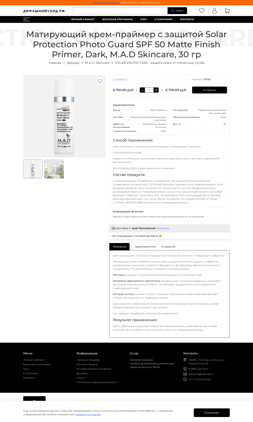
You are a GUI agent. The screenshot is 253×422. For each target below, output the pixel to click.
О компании (163, 19)
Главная (55, 63)
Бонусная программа (117, 19)
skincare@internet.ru (201, 374)
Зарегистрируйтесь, (106, 2)
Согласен (211, 412)
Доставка (82, 373)
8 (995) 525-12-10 (198, 368)
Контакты (187, 19)
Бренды (73, 63)
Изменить (163, 228)
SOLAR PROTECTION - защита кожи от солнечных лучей (159, 63)
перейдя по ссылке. (88, 414)
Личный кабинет (83, 19)
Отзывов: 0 (120, 79)
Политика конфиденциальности (97, 382)
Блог (143, 19)
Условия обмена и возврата (94, 368)
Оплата (81, 377)
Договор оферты (87, 364)
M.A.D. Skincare (97, 63)
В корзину (209, 90)
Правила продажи (88, 359)
